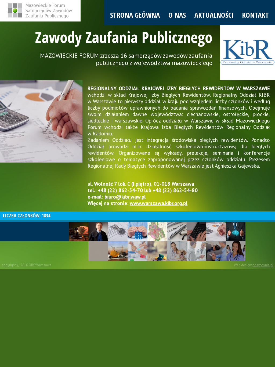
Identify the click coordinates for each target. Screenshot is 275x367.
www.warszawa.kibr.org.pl (158, 203)
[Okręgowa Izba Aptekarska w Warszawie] (157, 251)
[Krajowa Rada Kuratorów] (137, 231)
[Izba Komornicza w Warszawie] (118, 231)
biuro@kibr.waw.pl (125, 196)
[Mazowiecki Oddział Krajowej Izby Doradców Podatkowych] (196, 231)
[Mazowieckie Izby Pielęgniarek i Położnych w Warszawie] (235, 251)
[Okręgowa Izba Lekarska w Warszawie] (196, 251)
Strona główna (135, 15)
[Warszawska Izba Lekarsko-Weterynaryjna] (177, 251)
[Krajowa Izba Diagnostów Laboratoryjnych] (137, 251)
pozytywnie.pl (262, 265)
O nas (177, 15)
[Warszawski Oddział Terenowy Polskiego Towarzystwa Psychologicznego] (216, 251)
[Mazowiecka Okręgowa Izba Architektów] (98, 251)
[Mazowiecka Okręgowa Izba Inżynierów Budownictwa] (118, 251)
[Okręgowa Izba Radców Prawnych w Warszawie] (98, 231)
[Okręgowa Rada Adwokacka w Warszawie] (78, 231)
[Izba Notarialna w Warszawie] (177, 231)
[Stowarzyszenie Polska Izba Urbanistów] (157, 231)
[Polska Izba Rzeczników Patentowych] (235, 231)
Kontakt (255, 15)
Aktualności (214, 15)
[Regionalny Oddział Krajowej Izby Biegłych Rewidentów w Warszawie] (216, 231)
